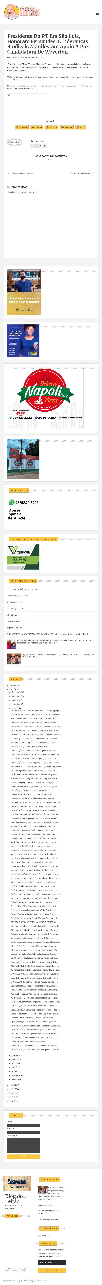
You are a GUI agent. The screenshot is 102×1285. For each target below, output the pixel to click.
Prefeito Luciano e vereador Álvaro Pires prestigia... (33, 1018)
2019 (11, 1089)
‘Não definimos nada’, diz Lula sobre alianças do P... (33, 798)
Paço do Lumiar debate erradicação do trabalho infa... (34, 978)
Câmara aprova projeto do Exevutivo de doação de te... (34, 962)
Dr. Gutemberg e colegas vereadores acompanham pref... (36, 894)
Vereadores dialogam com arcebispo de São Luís (32, 938)
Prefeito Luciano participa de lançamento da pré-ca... (34, 890)
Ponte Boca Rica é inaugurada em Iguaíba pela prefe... (34, 786)
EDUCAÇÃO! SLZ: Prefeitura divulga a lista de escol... (33, 1030)
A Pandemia (12, 615)
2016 (11, 1101)
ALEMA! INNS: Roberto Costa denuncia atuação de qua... (35, 966)
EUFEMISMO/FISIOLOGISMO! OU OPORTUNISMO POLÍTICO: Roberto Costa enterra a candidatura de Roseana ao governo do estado (54, 642)
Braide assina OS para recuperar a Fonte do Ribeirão (34, 858)
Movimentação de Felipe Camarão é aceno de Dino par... (35, 970)
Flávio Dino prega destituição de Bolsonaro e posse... (34, 782)
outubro (15, 700)
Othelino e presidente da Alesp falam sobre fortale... (33, 771)
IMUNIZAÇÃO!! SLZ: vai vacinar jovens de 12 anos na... (34, 1006)
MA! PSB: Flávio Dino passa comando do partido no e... (34, 778)
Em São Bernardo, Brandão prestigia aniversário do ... (34, 914)
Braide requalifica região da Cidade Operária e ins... (33, 743)
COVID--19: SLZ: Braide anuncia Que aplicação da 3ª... (34, 759)
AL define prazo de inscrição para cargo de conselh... (34, 842)
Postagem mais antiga (80, 173)
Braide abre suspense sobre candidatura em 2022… (33, 1038)
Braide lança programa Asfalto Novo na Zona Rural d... (34, 918)
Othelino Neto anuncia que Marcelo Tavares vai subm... (34, 1034)
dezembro (16, 692)
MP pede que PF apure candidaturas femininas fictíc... (34, 998)
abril (14, 1067)
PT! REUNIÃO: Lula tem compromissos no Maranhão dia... (36, 1002)
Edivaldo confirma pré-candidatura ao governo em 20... (35, 1014)
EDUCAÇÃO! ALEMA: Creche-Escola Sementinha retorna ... (36, 1026)
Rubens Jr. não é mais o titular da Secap (28, 1042)
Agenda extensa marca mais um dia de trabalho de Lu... (35, 822)
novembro (16, 696)
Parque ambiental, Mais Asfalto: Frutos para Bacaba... (34, 954)
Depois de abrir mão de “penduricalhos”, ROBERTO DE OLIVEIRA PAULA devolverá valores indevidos (51, 1193)
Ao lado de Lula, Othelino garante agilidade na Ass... (33, 834)
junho (14, 1059)
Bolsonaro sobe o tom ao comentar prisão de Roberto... (34, 934)
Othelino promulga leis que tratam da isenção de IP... (34, 950)
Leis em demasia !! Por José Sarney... (22, 589)
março (14, 1071)
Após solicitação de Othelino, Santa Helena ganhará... (34, 1022)
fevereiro (16, 1075)
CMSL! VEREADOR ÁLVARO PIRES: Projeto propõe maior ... (36, 755)
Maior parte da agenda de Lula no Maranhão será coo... (35, 866)
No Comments (37, 57)
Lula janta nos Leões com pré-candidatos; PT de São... (34, 838)
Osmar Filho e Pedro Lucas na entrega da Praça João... (34, 806)
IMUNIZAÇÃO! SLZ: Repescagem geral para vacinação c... (35, 762)
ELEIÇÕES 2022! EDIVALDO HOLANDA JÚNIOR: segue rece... (36, 766)
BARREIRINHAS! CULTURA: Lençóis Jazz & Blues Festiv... (35, 874)
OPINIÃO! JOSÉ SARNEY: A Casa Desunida (28, 790)
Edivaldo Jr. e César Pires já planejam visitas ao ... (32, 794)
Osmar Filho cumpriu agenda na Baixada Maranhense (34, 723)
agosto (15, 708)
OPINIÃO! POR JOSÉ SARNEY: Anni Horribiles (30, 747)
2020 (11, 1085)
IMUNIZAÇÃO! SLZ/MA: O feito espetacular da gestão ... (34, 982)
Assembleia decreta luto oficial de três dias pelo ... (32, 870)
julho (14, 1055)
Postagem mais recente (22, 173)
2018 (11, 1093)
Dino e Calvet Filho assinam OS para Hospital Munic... (34, 946)
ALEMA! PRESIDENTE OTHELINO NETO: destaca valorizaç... (36, 727)
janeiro (15, 1079)
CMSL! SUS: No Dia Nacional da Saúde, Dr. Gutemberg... (34, 990)
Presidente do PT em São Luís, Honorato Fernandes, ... (34, 850)
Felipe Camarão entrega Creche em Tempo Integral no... (35, 942)
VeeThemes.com (41, 1281)
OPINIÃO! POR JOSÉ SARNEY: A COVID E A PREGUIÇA (33, 922)
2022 (11, 685)
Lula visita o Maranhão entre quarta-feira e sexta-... (33, 902)
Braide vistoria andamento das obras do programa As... (35, 814)
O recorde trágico (14, 621)
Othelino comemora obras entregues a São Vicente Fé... (35, 731)
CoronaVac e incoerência (17, 596)
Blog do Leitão (14, 1198)
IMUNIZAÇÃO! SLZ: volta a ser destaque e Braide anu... (34, 750)
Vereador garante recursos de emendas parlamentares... (36, 878)
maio (14, 1063)
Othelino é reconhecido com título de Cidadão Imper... (34, 930)
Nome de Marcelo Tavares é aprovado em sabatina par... (35, 719)
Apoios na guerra (14, 602)
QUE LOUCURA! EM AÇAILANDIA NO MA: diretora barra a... (36, 802)
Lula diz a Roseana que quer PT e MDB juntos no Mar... (34, 818)
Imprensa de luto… (15, 628)
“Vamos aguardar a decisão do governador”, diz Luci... (34, 739)
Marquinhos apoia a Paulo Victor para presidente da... (34, 994)
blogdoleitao (19, 57)
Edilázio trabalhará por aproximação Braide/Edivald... (34, 986)
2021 (11, 689)
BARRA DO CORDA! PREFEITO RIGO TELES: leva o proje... (35, 711)
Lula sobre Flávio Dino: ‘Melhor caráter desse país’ (33, 830)
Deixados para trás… (16, 608)
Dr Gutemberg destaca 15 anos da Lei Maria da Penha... (35, 958)
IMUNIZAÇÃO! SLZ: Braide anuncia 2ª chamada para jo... (35, 974)
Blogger (23, 1269)
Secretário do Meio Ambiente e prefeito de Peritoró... (34, 906)
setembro (16, 704)
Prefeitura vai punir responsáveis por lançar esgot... (33, 886)
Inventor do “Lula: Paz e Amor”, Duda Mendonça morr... (35, 898)
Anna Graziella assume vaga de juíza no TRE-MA (32, 862)
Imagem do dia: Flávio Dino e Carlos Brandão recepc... (34, 846)
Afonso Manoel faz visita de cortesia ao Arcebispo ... (33, 882)
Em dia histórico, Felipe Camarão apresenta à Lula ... (34, 810)
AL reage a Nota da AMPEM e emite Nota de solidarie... (34, 854)
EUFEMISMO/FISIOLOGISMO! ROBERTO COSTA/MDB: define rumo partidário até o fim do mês (48, 634)
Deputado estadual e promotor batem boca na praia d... (35, 926)
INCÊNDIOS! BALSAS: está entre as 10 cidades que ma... (34, 774)
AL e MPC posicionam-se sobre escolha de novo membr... (35, 735)
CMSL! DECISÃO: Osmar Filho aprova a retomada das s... (35, 1010)
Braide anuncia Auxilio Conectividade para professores (35, 715)
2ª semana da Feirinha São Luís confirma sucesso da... (34, 1046)
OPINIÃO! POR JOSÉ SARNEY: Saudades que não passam (35, 1050)
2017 (11, 1097)
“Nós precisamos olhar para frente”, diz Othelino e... (33, 910)
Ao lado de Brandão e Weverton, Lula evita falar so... (33, 826)
